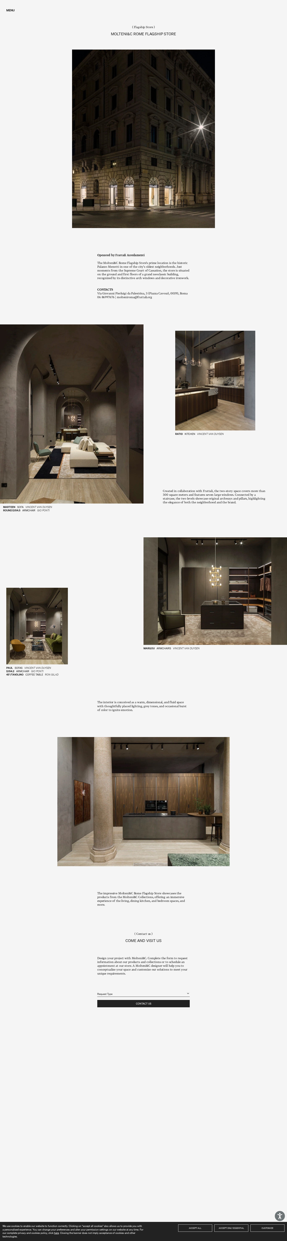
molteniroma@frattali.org (134, 297)
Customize (267, 1228)
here (56, 1233)
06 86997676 (105, 297)
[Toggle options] (188, 993)
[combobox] (143, 991)
